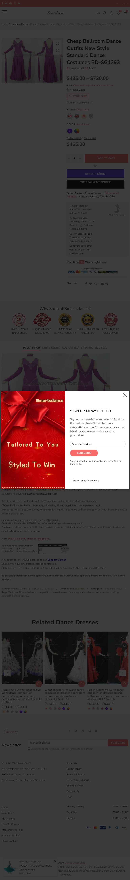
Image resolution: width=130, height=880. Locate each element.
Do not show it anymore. (86, 480)
